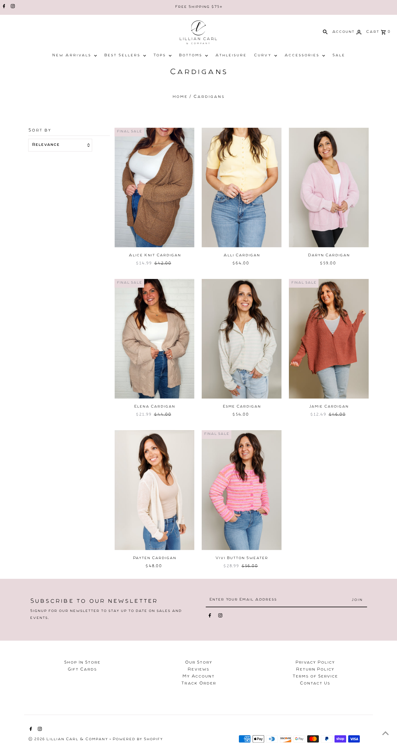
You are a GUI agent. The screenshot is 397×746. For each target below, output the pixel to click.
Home (179, 97)
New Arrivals (71, 55)
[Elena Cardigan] (154, 339)
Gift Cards (82, 670)
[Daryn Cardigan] (329, 187)
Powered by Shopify (137, 739)
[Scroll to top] (385, 734)
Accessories (301, 55)
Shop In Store (82, 663)
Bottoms (190, 55)
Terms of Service (315, 677)
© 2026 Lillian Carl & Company (68, 739)
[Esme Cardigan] (242, 339)
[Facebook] (3, 7)
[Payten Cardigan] (154, 490)
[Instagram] (12, 7)
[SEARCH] (325, 32)
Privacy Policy (315, 663)
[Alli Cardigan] (242, 187)
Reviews (198, 670)
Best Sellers (122, 55)
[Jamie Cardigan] (329, 339)
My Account (198, 677)
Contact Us (315, 684)
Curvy (262, 55)
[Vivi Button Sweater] (242, 490)
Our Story (198, 663)
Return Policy (315, 670)
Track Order (198, 684)
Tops (159, 55)
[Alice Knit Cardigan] (154, 187)
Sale (338, 55)
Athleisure (230, 55)
